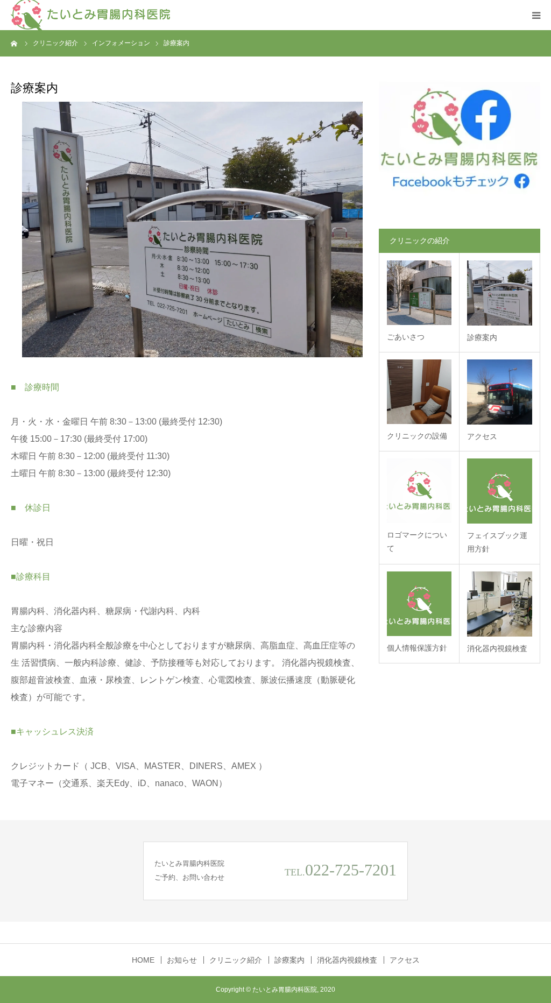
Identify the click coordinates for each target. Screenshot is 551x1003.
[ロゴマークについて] (419, 490)
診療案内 (482, 337)
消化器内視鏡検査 (497, 648)
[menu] (536, 15)
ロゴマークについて (417, 542)
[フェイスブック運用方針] (499, 491)
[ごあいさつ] (419, 292)
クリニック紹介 (235, 960)
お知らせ (182, 960)
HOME (143, 960)
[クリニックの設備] (419, 391)
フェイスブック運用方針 (497, 542)
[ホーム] (14, 43)
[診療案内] (499, 293)
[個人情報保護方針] (419, 603)
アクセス (482, 436)
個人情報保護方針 (417, 648)
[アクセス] (499, 392)
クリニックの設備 (417, 436)
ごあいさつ (406, 337)
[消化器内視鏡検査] (499, 604)
